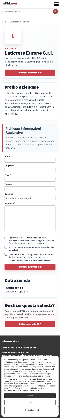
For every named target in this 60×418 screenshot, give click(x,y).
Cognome (10, 165)
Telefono (9, 184)
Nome (8, 156)
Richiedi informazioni (30, 72)
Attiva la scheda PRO (30, 324)
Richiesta (10, 203)
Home (5, 22)
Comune (9, 193)
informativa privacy (23, 254)
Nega (30, 402)
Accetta (30, 396)
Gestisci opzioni (31, 410)
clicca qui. (48, 260)
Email (8, 175)
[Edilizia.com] (9, 4)
